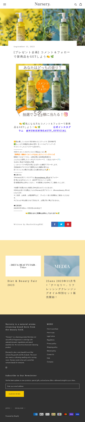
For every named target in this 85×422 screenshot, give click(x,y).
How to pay (50, 332)
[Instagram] (6, 367)
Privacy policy (51, 343)
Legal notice (51, 336)
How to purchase (52, 329)
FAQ (48, 358)
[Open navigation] (4, 4)
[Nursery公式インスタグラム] (42, 90)
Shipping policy (52, 347)
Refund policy (51, 351)
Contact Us (50, 354)
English (19, 408)
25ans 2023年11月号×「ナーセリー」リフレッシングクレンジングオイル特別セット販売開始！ (61, 289)
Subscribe (15, 394)
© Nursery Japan (13, 413)
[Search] (75, 4)
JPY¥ (8, 408)
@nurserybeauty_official (46, 130)
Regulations (50, 340)
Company (50, 362)
